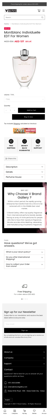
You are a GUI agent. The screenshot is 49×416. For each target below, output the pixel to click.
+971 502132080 (14, 383)
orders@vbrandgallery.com (17, 387)
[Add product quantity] (14, 110)
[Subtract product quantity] (6, 110)
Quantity (7, 106)
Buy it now (28, 117)
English (7, 400)
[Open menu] (43, 10)
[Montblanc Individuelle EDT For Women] (24, 68)
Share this (12, 159)
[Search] (42, 17)
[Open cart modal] (39, 10)
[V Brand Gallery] (11, 10)
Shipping (17, 123)
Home (6, 24)
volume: (9, 95)
